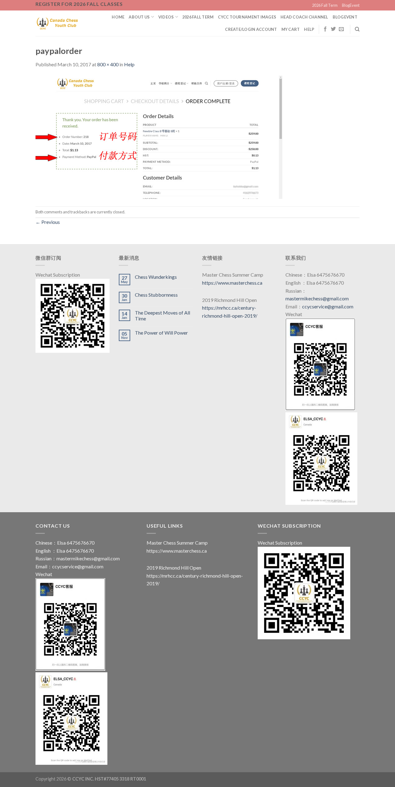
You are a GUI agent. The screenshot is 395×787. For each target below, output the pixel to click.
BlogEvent (351, 5)
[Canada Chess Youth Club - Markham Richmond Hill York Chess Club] (57, 23)
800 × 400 (107, 64)
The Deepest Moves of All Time (162, 315)
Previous (47, 222)
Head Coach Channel (304, 16)
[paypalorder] (158, 136)
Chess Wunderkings (156, 277)
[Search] (357, 29)
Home (118, 16)
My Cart (290, 29)
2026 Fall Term (325, 5)
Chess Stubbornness (156, 295)
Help (309, 29)
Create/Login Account (251, 29)
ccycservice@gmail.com (327, 306)
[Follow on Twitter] (333, 29)
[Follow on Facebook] (325, 29)
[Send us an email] (341, 29)
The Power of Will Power (161, 333)
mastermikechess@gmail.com (317, 298)
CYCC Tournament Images (247, 16)
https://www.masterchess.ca (232, 283)
